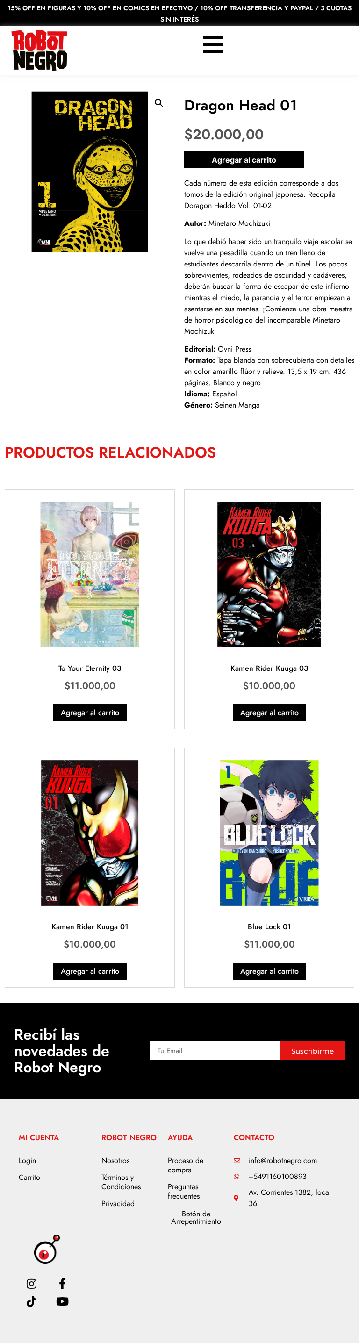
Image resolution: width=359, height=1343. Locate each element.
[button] (159, 102)
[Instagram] (31, 1284)
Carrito (29, 1177)
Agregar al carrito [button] (90, 712)
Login (27, 1160)
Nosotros (115, 1160)
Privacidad (118, 1203)
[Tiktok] (31, 1301)
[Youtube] (63, 1301)
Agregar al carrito (244, 160)
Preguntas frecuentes (184, 1191)
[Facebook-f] (63, 1284)
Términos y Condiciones (121, 1182)
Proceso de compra (185, 1165)
